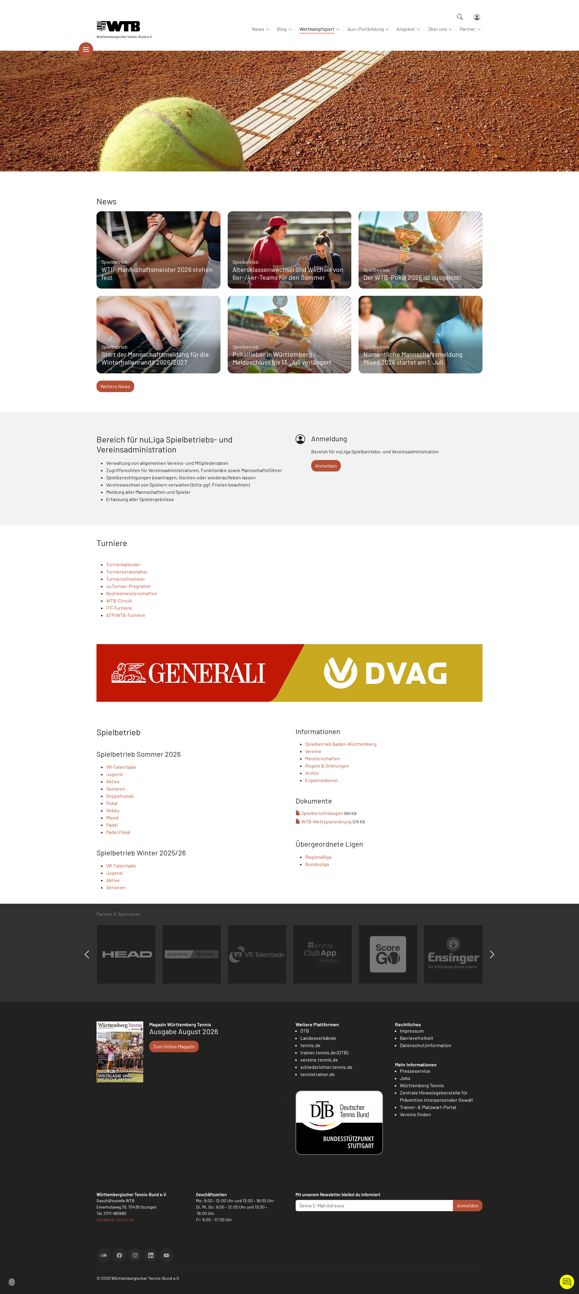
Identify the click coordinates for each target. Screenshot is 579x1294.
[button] (12, 1281)
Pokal (112, 803)
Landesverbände (318, 1038)
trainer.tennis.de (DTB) (324, 1052)
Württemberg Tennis (422, 1085)
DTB (304, 1031)
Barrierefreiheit (416, 1038)
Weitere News (115, 386)
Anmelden (326, 465)
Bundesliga (317, 864)
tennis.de (310, 1045)
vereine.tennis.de (319, 1059)
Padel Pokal (118, 832)
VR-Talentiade (121, 767)
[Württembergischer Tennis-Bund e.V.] (124, 26)
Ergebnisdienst (321, 780)
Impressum (412, 1031)
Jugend (114, 774)
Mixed (112, 817)
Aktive (113, 781)
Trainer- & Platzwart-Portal (428, 1107)
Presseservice (415, 1071)
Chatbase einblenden (567, 1282)
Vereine (313, 751)
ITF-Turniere (119, 608)
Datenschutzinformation (425, 1045)
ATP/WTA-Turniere (125, 615)
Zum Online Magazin (174, 1046)
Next (492, 954)
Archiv (312, 773)
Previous (87, 954)
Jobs (405, 1078)
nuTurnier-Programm (128, 586)
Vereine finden (415, 1114)
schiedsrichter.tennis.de (326, 1067)
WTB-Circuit (119, 600)
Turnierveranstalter (127, 571)
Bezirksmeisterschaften (131, 593)
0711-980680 (115, 1213)
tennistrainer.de (317, 1074)
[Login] (476, 17)
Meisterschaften (322, 758)
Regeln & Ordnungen (327, 765)
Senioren (115, 788)
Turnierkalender (123, 564)
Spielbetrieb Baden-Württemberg (341, 744)
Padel (112, 825)
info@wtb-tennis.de (115, 1219)
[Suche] (459, 16)
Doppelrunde (120, 796)
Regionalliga (318, 857)
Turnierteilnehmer (125, 579)
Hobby (112, 810)
